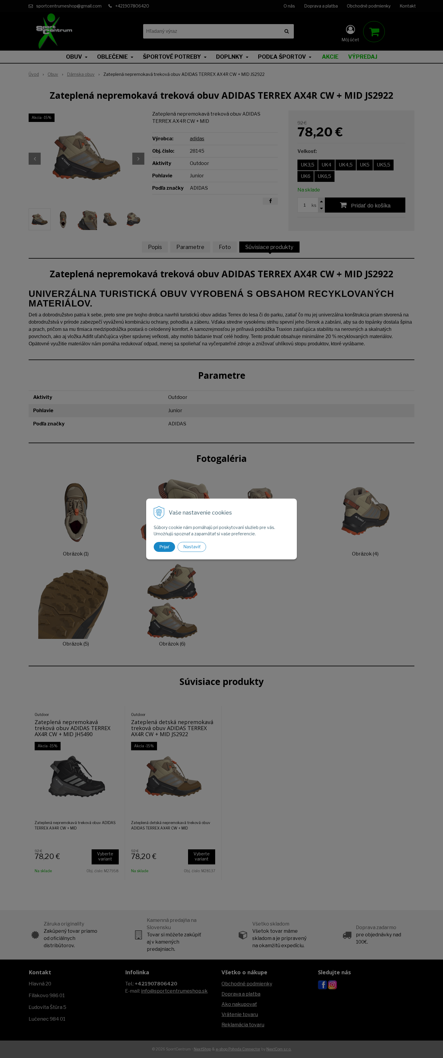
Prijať (164, 546)
